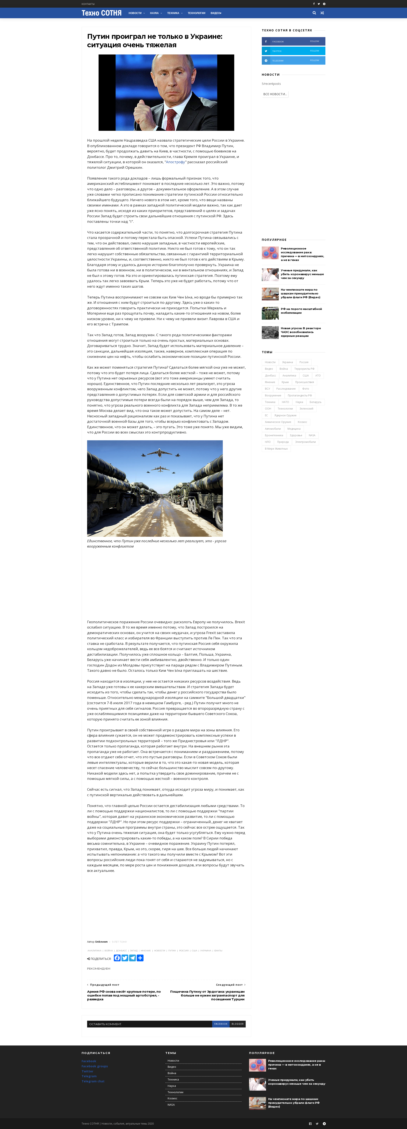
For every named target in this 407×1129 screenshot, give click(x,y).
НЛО (268, 442)
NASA (312, 435)
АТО (318, 375)
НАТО (285, 402)
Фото (305, 388)
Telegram (89, 1076)
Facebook (89, 1061)
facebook (220, 1024)
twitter (295, 51)
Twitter (87, 1071)
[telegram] (324, 4)
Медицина (294, 429)
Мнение (270, 382)
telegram (295, 60)
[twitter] (319, 4)
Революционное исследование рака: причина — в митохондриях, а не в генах (296, 1064)
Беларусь (316, 402)
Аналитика (289, 375)
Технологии (196, 13)
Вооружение (273, 395)
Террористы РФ (304, 369)
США (306, 375)
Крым (285, 382)
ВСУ (267, 388)
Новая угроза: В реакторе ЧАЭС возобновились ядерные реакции (301, 331)
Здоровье (296, 435)
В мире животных (276, 448)
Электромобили (305, 442)
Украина (287, 362)
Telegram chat (93, 1081)
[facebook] (314, 4)
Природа (283, 442)
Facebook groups (95, 1066)
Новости (135, 13)
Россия (304, 362)
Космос (302, 422)
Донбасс (270, 375)
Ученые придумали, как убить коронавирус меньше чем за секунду (302, 274)
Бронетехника (274, 435)
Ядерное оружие (286, 415)
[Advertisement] (166, 584)
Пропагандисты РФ (300, 395)
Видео (215, 13)
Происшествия (304, 382)
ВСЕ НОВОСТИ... (275, 94)
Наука (154, 13)
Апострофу (175, 161)
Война (284, 369)
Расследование (286, 388)
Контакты (88, 4)
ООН (268, 408)
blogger (238, 1024)
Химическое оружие (278, 422)
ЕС (266, 415)
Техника (173, 13)
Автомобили (273, 429)
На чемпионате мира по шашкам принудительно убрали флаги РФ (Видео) (300, 293)
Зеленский (306, 408)
